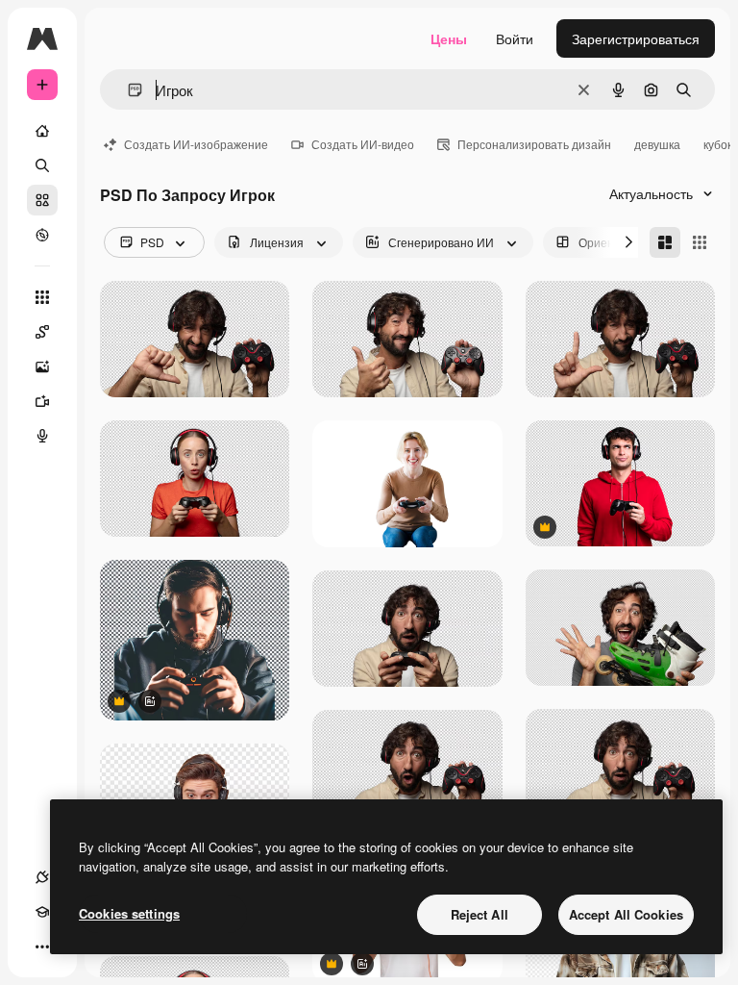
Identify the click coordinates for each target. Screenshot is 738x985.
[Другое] (42, 946)
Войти (514, 38)
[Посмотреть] (42, 234)
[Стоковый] (42, 200)
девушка (657, 144)
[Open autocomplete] (127, 90)
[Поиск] (42, 165)
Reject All (479, 914)
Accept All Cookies (626, 914)
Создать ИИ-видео (362, 144)
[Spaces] (42, 331)
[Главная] (42, 130)
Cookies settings (129, 913)
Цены (448, 38)
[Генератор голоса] (42, 435)
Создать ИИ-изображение (196, 144)
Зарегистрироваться (636, 38)
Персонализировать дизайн (534, 144)
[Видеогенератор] (42, 401)
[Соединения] (42, 877)
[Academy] (42, 912)
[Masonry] (665, 242)
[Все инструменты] (42, 297)
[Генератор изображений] (42, 366)
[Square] (699, 242)
